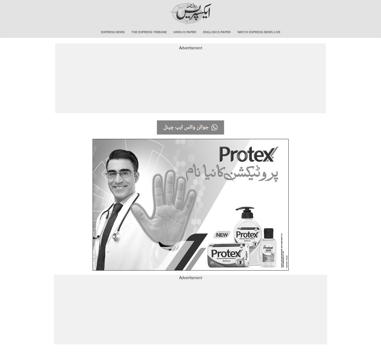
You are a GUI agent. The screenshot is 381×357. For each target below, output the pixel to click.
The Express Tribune (149, 32)
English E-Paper (217, 32)
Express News (113, 32)
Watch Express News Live (258, 32)
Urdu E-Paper (184, 32)
